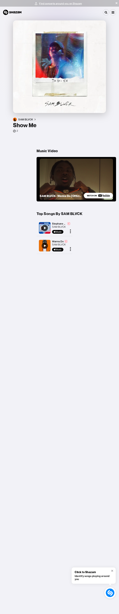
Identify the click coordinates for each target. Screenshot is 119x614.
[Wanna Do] (45, 246)
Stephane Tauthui (62, 223)
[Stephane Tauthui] (45, 228)
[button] (116, 3)
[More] (70, 231)
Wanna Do (58, 241)
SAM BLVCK (59, 226)
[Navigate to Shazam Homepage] (12, 12)
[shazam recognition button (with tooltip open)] (110, 593)
